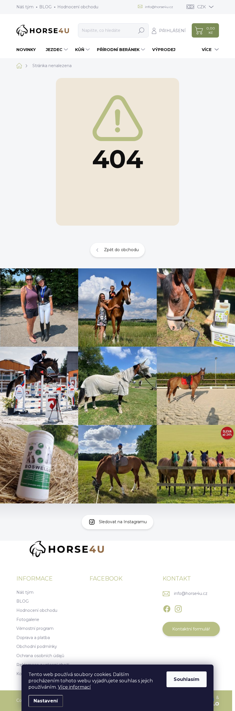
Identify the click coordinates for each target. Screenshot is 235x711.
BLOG (45, 6)
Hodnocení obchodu (77, 6)
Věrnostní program (35, 628)
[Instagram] (178, 607)
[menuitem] (28, 49)
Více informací (74, 687)
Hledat (141, 30)
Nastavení (46, 701)
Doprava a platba (33, 637)
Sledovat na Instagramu (123, 521)
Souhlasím (186, 679)
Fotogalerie (27, 619)
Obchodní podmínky (36, 646)
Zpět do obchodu (121, 249)
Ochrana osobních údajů (40, 655)
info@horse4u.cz (190, 593)
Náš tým (25, 6)
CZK (201, 6)
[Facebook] (166, 607)
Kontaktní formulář (191, 629)
